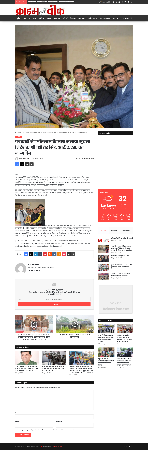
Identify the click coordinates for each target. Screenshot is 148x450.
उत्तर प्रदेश (26, 18)
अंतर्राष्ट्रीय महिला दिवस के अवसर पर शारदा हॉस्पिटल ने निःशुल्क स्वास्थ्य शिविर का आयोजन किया (121, 248)
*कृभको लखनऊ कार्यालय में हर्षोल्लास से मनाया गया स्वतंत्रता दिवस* (106, 362)
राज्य (48, 18)
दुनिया (41, 18)
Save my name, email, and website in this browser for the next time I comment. (45, 430)
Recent (114, 231)
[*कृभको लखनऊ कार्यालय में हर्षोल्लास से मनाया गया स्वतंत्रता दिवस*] (106, 352)
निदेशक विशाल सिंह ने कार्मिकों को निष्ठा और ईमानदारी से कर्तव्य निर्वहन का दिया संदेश (124, 362)
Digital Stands (57, 446)
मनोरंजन (81, 18)
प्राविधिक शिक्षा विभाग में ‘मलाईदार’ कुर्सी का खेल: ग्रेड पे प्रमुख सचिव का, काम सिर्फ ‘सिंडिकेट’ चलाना (26, 368)
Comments (126, 231)
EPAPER (115, 18)
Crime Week (22, 159)
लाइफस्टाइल (104, 18)
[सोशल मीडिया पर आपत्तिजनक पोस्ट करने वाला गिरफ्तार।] (103, 276)
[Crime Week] (40, 9)
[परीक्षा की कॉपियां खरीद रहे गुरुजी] (103, 240)
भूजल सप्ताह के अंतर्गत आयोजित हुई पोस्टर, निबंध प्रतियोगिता (121, 266)
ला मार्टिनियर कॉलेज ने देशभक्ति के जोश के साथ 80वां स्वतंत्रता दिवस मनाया (105, 338)
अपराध (56, 18)
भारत (34, 18)
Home (18, 132)
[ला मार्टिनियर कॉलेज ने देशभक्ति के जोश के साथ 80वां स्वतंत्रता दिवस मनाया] (106, 328)
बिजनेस (73, 18)
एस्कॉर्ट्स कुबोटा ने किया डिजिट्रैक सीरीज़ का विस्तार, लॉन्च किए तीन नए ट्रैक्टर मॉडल (53, 368)
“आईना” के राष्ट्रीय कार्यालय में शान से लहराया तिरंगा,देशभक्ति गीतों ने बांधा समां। (124, 338)
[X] (34, 270)
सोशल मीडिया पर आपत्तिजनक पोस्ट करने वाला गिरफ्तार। (120, 275)
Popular (103, 231)
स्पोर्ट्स (65, 18)
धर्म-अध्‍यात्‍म (92, 18)
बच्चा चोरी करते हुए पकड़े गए (120, 256)
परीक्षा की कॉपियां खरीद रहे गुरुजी (122, 238)
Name (17, 413)
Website (59, 421)
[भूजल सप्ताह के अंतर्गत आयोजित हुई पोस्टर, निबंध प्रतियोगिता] (103, 267)
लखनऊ (34, 132)
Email (17, 421)
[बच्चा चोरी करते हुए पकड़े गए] (103, 258)
